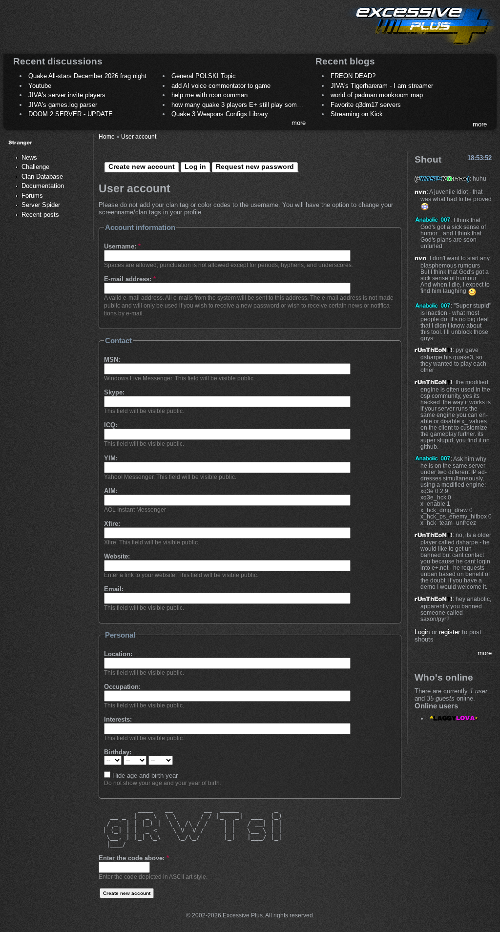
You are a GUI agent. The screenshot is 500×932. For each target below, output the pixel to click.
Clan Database (42, 176)
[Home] (422, 46)
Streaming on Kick (357, 114)
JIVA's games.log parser (62, 104)
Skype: (114, 392)
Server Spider (40, 204)
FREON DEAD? (353, 76)
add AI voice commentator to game (221, 85)
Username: (122, 246)
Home (107, 136)
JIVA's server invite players (66, 95)
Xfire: (112, 523)
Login (422, 632)
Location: (118, 654)
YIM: (111, 458)
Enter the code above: (134, 858)
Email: (114, 589)
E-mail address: (130, 279)
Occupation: (122, 686)
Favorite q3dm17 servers (366, 104)
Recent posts (40, 214)
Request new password (255, 166)
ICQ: (110, 425)
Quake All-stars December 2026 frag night (87, 76)
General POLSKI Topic (203, 76)
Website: (117, 556)
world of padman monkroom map (377, 95)
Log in (195, 166)
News (29, 157)
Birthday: (117, 752)
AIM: (111, 491)
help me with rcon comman (209, 95)
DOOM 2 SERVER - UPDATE (70, 114)
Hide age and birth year (144, 775)
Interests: (118, 719)
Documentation (42, 185)
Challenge (35, 166)
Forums (32, 195)
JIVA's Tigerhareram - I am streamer (382, 85)
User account (138, 136)
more (299, 122)
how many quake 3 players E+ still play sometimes (243, 104)
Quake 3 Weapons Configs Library (219, 114)
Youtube (39, 85)
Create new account (141, 166)
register (449, 632)
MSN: (112, 359)
